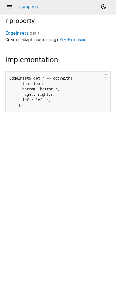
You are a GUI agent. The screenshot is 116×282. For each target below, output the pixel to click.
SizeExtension (73, 39)
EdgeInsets (17, 33)
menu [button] (9, 7)
